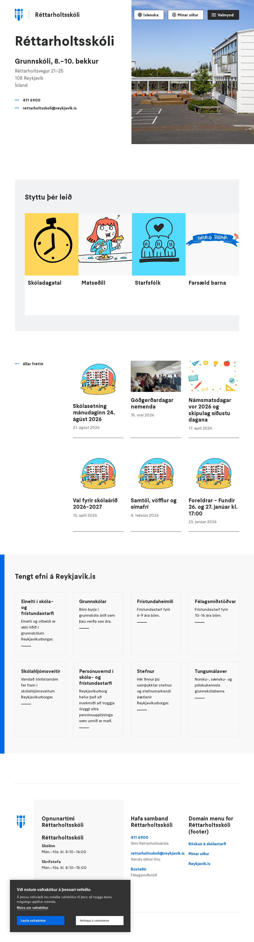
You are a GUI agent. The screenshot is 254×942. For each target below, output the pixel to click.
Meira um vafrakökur (32, 908)
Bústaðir (144, 871)
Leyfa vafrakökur (33, 920)
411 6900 (31, 100)
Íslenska (151, 14)
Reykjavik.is (199, 863)
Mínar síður (188, 14)
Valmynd (226, 14)
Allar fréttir (33, 363)
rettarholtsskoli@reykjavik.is (50, 107)
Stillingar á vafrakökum (94, 920)
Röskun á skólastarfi (207, 843)
